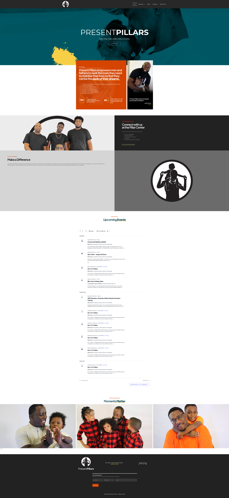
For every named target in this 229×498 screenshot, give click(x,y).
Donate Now (114, 43)
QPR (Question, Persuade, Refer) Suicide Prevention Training (104, 299)
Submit (95, 485)
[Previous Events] (80, 231)
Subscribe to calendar (139, 384)
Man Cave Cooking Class (95, 281)
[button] (1, 426)
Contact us (155, 4)
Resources (140, 4)
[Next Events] (82, 231)
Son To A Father (93, 269)
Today (86, 230)
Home (134, 4)
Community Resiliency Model (97, 242)
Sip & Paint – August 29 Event (97, 254)
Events (148, 4)
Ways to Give (163, 4)
